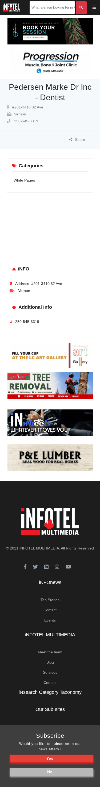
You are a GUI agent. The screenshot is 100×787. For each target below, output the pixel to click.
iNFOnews (50, 582)
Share (80, 139)
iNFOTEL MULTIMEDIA (39, 548)
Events (50, 620)
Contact (50, 610)
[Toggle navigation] (97, 8)
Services (50, 672)
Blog (50, 662)
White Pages (24, 180)
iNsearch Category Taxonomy (50, 692)
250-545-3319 (25, 121)
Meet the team (50, 652)
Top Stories (50, 600)
